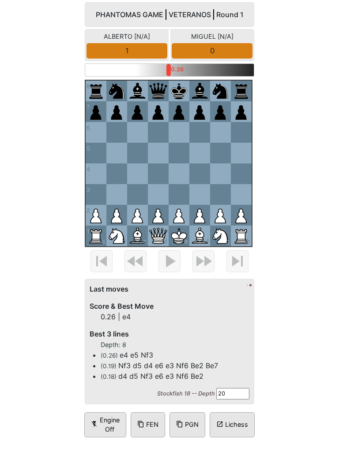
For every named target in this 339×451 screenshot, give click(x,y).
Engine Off (105, 424)
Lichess (232, 424)
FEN (147, 424)
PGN (187, 424)
